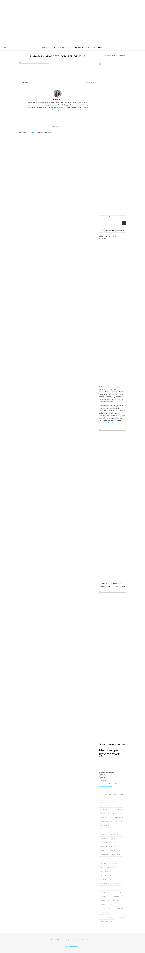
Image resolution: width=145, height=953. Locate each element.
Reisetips (106, 875)
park (104, 859)
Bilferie (102, 774)
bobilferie (106, 817)
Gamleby (105, 838)
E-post (101, 756)
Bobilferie (103, 776)
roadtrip (105, 879)
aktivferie (106, 801)
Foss (104, 834)
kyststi (115, 850)
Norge (44, 47)
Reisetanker (107, 871)
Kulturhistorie (108, 846)
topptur (118, 908)
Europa (54, 47)
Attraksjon (106, 809)
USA (68, 47)
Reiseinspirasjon (108, 863)
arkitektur (106, 805)
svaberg (117, 900)
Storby (117, 892)
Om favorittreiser (95, 47)
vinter (119, 917)
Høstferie (106, 842)
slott (104, 888)
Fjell (119, 821)
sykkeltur (106, 904)
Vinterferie (107, 921)
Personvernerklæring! (106, 786)
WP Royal (59, 940)
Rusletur (106, 884)
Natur (105, 855)
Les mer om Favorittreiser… (109, 423)
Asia (62, 47)
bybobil (119, 817)
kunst (104, 850)
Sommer (105, 892)
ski (117, 884)
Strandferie (103, 780)
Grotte (118, 838)
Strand (116, 896)
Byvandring (107, 821)
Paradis (116, 855)
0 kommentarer (91, 82)
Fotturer (102, 779)
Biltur (117, 813)
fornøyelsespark (108, 830)
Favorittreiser (72, 18)
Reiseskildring (107, 867)
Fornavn (102, 764)
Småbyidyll (117, 888)
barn (119, 809)
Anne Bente (24, 82)
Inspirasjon (79, 47)
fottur (114, 834)
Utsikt (105, 913)
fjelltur (105, 826)
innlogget (31, 132)
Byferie (102, 777)
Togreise (105, 908)
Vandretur (106, 917)
